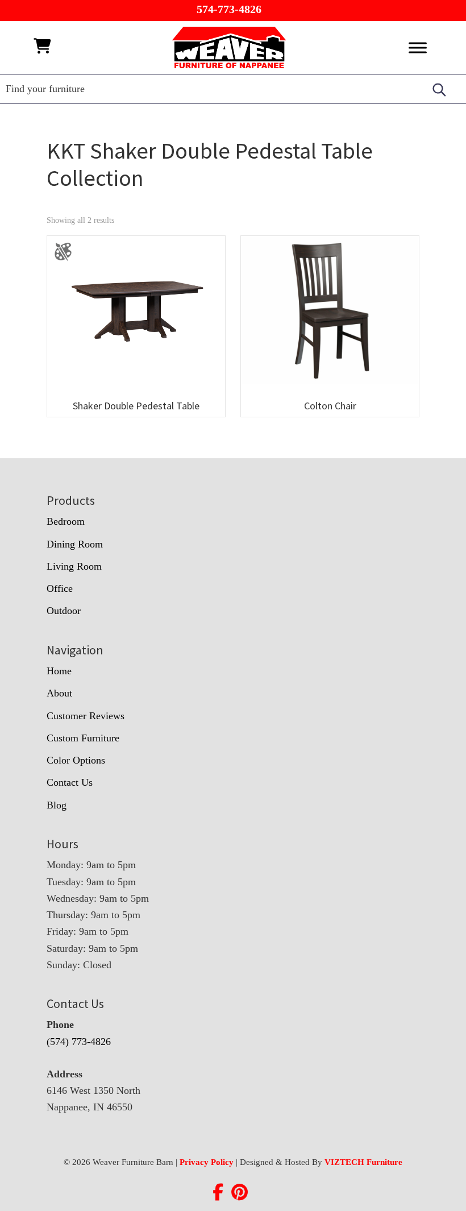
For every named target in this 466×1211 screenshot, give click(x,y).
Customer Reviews (85, 715)
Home (59, 671)
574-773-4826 (229, 9)
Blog (56, 805)
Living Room (74, 566)
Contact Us (70, 782)
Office (60, 588)
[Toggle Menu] (418, 47)
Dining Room (75, 544)
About (59, 693)
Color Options (76, 760)
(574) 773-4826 (79, 1041)
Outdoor (64, 610)
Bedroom (66, 521)
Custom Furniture (83, 738)
